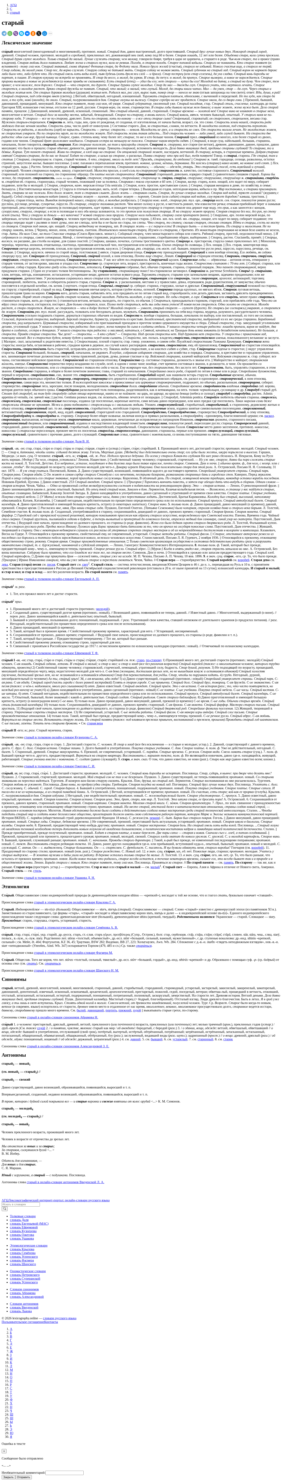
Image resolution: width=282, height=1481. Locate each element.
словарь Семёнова (23, 1253)
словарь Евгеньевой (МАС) (29, 1223)
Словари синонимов (24, 1289)
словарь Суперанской (25, 1278)
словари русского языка (59, 1318)
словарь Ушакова (22, 1238)
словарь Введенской (24, 1307)
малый (155, 867)
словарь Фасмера (22, 1260)
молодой (102, 609)
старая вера (95, 723)
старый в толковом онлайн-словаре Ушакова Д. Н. (59, 877)
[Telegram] (4, 33)
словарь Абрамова (23, 1293)
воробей (243, 560)
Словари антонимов (24, 1303)
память (123, 572)
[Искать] (5, 1209)
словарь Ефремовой (24, 1227)
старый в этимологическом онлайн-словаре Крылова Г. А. (75, 902)
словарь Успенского (24, 1256)
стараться (52, 963)
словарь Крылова (22, 1249)
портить (111, 1010)
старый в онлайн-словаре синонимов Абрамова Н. (62, 1017)
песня (51, 564)
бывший (156, 1039)
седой (41, 1028)
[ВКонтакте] (27, 33)
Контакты (51, 1322)
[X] (38, 33)
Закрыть (8, 1477)
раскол (269, 416)
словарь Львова (21, 1311)
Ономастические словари (28, 1271)
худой (137, 1010)
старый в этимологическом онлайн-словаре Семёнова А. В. (76, 927)
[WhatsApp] (9, 33)
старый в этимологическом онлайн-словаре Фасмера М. (73, 952)
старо (140, 660)
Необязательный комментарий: (23, 1472)
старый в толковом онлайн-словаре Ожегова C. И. (59, 766)
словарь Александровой (27, 1296)
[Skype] (21, 33)
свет (85, 564)
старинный (205, 1039)
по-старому (154, 660)
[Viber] (15, 33)
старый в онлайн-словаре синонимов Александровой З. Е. (68, 1046)
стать (31, 963)
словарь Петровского (25, 1275)
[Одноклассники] (33, 33)
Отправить (23, 1477)
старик (228, 1039)
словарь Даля (19, 1220)
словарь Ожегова (22, 1235)
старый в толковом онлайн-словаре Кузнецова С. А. (61, 737)
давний (135, 1039)
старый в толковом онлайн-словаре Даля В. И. (57, 441)
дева (5, 564)
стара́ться (144, 945)
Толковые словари (23, 1216)
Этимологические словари (28, 1245)
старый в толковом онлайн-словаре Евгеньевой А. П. (62, 579)
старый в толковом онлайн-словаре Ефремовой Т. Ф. (61, 653)
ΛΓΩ (5, 1200)
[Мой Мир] (44, 33)
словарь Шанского (23, 1264)
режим (154, 818)
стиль (37, 870)
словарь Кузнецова (23, 1231)
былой (81, 1010)
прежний (124, 1010)
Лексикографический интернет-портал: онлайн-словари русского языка (59, 1200)
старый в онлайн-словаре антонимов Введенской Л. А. (65, 1182)
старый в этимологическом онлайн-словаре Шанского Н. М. (76, 970)
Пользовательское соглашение (23, 1322)
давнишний (95, 1010)
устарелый (180, 1039)
